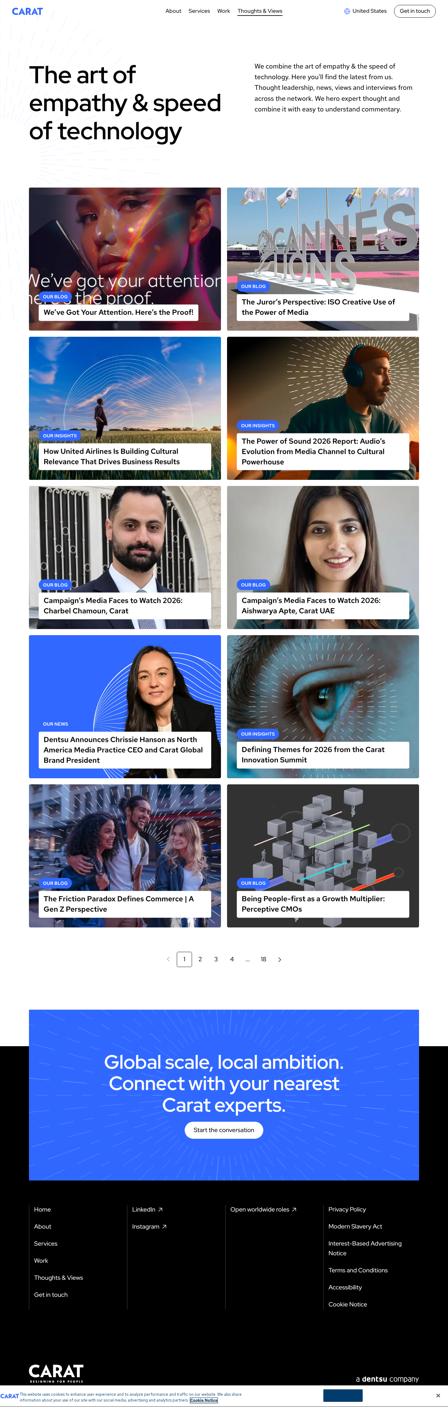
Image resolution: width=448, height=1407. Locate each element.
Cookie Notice (204, 1400)
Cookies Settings (343, 1395)
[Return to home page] (27, 11)
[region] (224, 1396)
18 (263, 959)
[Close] (438, 1395)
